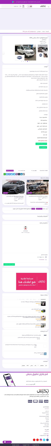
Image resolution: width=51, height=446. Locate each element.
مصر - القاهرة (42, 41)
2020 (27, 365)
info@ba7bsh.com (43, 435)
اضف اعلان (9, 442)
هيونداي (39, 31)
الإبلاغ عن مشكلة (10, 170)
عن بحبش (47, 411)
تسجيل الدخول (39, 209)
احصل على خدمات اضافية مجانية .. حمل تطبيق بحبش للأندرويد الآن (28, 2)
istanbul (45, 434)
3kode (31, 445)
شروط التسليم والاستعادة (44, 416)
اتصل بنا (47, 419)
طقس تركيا (47, 425)
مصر (29, 6)
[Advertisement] (25, 20)
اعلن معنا (47, 418)
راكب (35, 365)
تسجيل (33, 209)
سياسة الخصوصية (45, 413)
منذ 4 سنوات (42, 43)
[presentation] (48, 53)
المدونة (47, 421)
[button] (29, 61)
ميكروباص (42, 365)
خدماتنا (47, 414)
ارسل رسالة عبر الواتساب (41, 144)
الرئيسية (47, 31)
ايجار (46, 365)
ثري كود (21, 445)
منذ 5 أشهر (44, 198)
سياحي (31, 365)
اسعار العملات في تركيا (44, 423)
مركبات (43, 31)
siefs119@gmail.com (40, 257)
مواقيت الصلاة (46, 426)
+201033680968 (43, 147)
